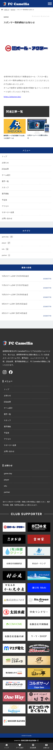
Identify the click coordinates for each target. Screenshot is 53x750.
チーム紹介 (6, 175)
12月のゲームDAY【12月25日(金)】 (15, 276)
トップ (4, 156)
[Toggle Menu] (50, 3)
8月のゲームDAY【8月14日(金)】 (15, 313)
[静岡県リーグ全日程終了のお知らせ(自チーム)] (15, 133)
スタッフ (5, 187)
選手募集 (5, 194)
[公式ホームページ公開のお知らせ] (38, 133)
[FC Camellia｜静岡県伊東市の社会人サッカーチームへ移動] (2, 9)
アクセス (5, 206)
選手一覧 (5, 181)
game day (7, 237)
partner (6, 17)
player (6, 243)
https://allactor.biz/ (12, 97)
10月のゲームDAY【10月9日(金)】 (15, 294)
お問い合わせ (7, 218)
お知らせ (5, 163)
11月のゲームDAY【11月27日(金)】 (15, 285)
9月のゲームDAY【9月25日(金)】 (15, 304)
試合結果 (5, 169)
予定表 (4, 200)
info (5, 249)
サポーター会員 (8, 212)
